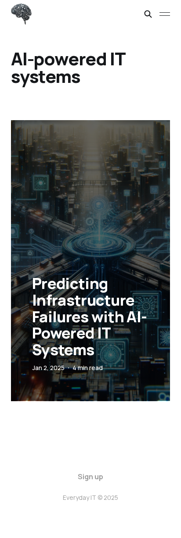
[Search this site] (148, 14)
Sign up (90, 476)
